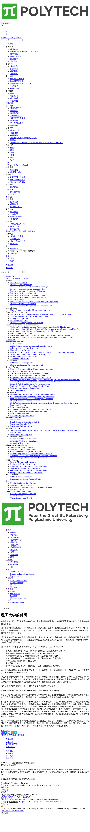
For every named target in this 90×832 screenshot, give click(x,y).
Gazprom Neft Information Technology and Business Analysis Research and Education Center (45, 380)
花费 (12, 150)
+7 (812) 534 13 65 (23, 797)
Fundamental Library (18, 405)
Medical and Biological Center (21, 371)
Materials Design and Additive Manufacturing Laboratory (31, 369)
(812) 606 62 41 (25, 802)
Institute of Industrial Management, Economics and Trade (31, 306)
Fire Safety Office (17, 489)
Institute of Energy (17, 299)
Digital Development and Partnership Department (28, 458)
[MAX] (2, 732)
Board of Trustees (16, 496)
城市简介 (14, 61)
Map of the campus (13, 278)
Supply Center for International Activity (25, 422)
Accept (4, 813)
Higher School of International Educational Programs (30, 310)
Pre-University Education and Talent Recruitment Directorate (32, 394)
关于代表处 (15, 239)
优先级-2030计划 (17, 79)
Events (12, 592)
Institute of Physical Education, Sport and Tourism (28, 295)
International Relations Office (21, 426)
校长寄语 (14, 49)
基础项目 (14, 533)
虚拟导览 (9, 758)
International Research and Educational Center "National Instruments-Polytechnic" (40, 335)
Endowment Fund (17, 602)
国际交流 (9, 197)
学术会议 (14, 194)
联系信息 (14, 187)
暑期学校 (14, 542)
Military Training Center (19, 318)
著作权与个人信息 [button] (8, 765)
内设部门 (9, 268)
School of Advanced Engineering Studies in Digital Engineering (34, 302)
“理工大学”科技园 (17, 182)
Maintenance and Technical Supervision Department (29, 466)
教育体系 (14, 121)
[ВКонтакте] (5, 732)
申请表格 (14, 135)
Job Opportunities (16, 572)
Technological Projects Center (21, 390)
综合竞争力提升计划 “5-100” (22, 84)
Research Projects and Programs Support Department (30, 384)
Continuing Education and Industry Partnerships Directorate (32, 397)
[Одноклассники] (12, 732)
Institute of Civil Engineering (21, 285)
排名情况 (14, 86)
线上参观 (14, 98)
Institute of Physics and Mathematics (23, 293)
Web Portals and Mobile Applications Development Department (33, 456)
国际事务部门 (16, 207)
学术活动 (14, 170)
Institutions (10, 276)
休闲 (12, 157)
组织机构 (14, 71)
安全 (12, 160)
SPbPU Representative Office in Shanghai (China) (29, 316)
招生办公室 (15, 130)
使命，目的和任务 (17, 241)
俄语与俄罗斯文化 (17, 118)
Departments (10, 340)
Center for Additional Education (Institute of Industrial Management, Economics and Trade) (44, 329)
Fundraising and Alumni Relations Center (25, 479)
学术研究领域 (16, 172)
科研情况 (14, 254)
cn (2, 25)
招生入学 (14, 545)
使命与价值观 (16, 56)
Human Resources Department (21, 350)
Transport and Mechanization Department (25, 468)
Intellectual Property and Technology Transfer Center (30, 386)
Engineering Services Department (22, 464)
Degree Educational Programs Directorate (25, 401)
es (6, 34)
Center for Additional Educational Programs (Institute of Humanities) (35, 331)
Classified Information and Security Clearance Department (31, 487)
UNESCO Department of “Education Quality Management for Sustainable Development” (43, 352)
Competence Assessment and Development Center (29, 411)
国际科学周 (15, 192)
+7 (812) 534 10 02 (22, 799)
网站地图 (20, 735)
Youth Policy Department (19, 359)
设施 (12, 153)
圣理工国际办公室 (17, 224)
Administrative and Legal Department (24, 348)
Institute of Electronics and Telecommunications (28, 297)
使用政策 (4, 790)
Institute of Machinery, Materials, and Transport (27, 291)
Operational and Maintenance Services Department (29, 470)
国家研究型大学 (16, 81)
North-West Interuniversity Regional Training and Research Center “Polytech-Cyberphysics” (44, 403)
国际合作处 (15, 226)
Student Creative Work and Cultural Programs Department (31, 399)
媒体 (12, 93)
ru (6, 31)
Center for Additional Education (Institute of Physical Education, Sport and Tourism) (41, 337)
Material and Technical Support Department (26, 365)
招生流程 (14, 133)
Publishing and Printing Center (21, 363)
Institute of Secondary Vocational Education (26, 323)
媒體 (7, 256)
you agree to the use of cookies (12, 811)
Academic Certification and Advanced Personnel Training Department (36, 382)
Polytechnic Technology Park (21, 435)
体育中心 (14, 565)
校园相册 (14, 96)
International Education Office (21, 424)
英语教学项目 (16, 116)
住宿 (12, 148)
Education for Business (18, 581)
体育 (12, 155)
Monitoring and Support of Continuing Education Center (31, 409)
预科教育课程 (16, 108)
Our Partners (15, 594)
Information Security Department (22, 449)
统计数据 (14, 204)
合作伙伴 (14, 214)
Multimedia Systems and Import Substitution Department (31, 454)
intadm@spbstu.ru (51, 799)
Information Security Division (21, 485)
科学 (7, 162)
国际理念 (14, 202)
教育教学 (9, 103)
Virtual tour (24, 278)
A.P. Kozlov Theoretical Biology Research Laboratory (30, 373)
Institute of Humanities (18, 283)
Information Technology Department (23, 441)
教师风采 (14, 74)
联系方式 (14, 244)
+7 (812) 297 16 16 (8, 797)
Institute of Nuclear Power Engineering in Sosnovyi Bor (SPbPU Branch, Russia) (40, 314)
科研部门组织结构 (17, 177)
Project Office (15, 420)
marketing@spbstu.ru (53, 802)
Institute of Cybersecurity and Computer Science (28, 289)
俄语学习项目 (16, 547)
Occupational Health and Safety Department (26, 473)
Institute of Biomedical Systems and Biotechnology (29, 287)
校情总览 (9, 44)
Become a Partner (16, 583)
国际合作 (14, 212)
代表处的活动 (16, 249)
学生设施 (14, 562)
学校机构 (9, 742)
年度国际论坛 (16, 217)
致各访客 (14, 219)
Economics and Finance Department (23, 439)
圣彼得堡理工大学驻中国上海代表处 (21, 231)
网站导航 (5, 735)
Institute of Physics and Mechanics (23, 304)
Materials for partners (18, 598)
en (6, 29)
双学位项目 (15, 113)
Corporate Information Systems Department (26, 451)
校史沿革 (14, 54)
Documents (14, 576)
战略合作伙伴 (16, 88)
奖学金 (13, 140)
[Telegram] (9, 732)
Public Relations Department (21, 477)
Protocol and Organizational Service (23, 356)
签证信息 (9, 756)
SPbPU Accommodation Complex (23, 494)
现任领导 (14, 66)
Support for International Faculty (22, 574)
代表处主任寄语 (16, 236)
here (57, 785)
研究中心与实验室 (17, 180)
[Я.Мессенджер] (15, 732)
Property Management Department (23, 462)
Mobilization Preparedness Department (24, 483)
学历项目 (14, 111)
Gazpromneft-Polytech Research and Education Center (30, 378)
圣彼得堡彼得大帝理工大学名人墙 (24, 52)
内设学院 (14, 69)
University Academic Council (21, 498)
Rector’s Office (16, 344)
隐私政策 (4, 787)
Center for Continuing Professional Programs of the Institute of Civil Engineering (40, 327)
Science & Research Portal (18, 165)
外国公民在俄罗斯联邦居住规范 (23, 138)
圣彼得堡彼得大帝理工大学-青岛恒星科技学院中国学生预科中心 (36, 143)
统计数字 (14, 59)
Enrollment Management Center (22, 416)
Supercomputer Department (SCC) (23, 447)
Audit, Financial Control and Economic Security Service (31, 346)
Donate (13, 585)
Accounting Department (19, 443)
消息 (12, 258)
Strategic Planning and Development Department (28, 354)
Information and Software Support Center (25, 388)
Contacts (13, 587)
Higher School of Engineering (21, 333)
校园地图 (14, 101)
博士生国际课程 (16, 123)
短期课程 (14, 125)
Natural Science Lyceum (19, 321)
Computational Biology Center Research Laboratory (29, 375)
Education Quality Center (19, 407)
